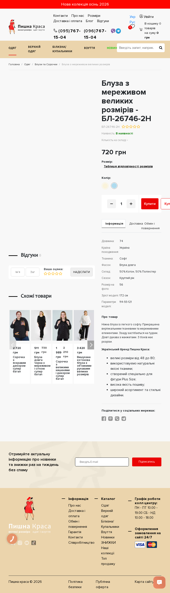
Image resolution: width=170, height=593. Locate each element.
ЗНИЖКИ (108, 542)
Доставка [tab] (133, 223)
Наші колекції (107, 550)
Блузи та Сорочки (46, 64)
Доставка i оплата (67, 21)
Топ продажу (108, 561)
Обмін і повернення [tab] (150, 226)
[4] (56, 273)
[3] (53, 273)
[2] (49, 273)
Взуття (89, 48)
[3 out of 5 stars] (131, 126)
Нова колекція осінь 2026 (85, 4)
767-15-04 (67, 34)
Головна (14, 64)
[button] (90, 345)
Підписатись (147, 461)
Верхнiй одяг (34, 49)
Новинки (114, 48)
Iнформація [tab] (114, 223)
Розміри (94, 15)
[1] (45, 273)
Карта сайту (144, 582)
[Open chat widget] (159, 582)
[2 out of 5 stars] (127, 126)
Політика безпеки (75, 584)
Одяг (12, 48)
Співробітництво (81, 542)
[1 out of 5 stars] (123, 126)
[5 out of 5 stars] (138, 126)
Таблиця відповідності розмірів (128, 166)
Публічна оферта (103, 584)
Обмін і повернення (77, 524)
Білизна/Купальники (62, 49)
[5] (60, 273)
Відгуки (103, 21)
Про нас (77, 15)
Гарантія (74, 532)
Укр (132, 17)
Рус (132, 22)
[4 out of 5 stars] (134, 126)
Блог (89, 21)
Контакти (60, 15)
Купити (150, 204)
